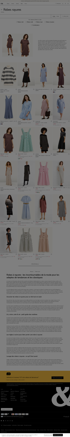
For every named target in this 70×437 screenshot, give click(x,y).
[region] (35, 435)
